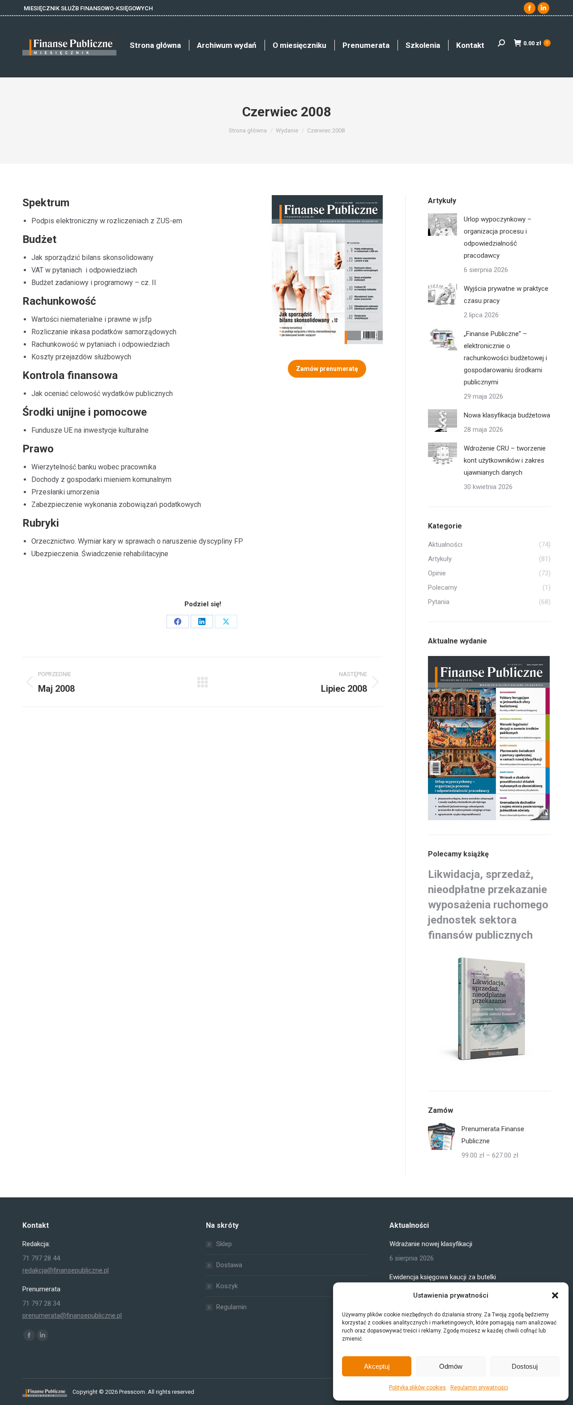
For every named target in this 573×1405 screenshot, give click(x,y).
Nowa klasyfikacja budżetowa (507, 415)
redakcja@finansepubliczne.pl (65, 1270)
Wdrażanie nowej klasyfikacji (430, 1244)
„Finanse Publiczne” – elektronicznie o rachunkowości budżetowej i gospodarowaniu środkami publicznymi (505, 358)
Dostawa (229, 1265)
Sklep (224, 1244)
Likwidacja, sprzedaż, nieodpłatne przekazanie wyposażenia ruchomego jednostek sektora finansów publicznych (488, 904)
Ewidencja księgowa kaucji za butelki (442, 1277)
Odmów (450, 1366)
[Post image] (442, 224)
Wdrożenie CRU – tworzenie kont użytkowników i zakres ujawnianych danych (505, 460)
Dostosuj (525, 1366)
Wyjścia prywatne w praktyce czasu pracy (506, 295)
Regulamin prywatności (479, 1387)
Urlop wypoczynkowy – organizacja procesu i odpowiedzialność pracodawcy (497, 237)
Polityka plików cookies (417, 1387)
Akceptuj (376, 1366)
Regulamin (231, 1307)
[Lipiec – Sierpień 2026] (489, 738)
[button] (555, 1295)
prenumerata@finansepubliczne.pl (72, 1315)
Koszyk (227, 1286)
